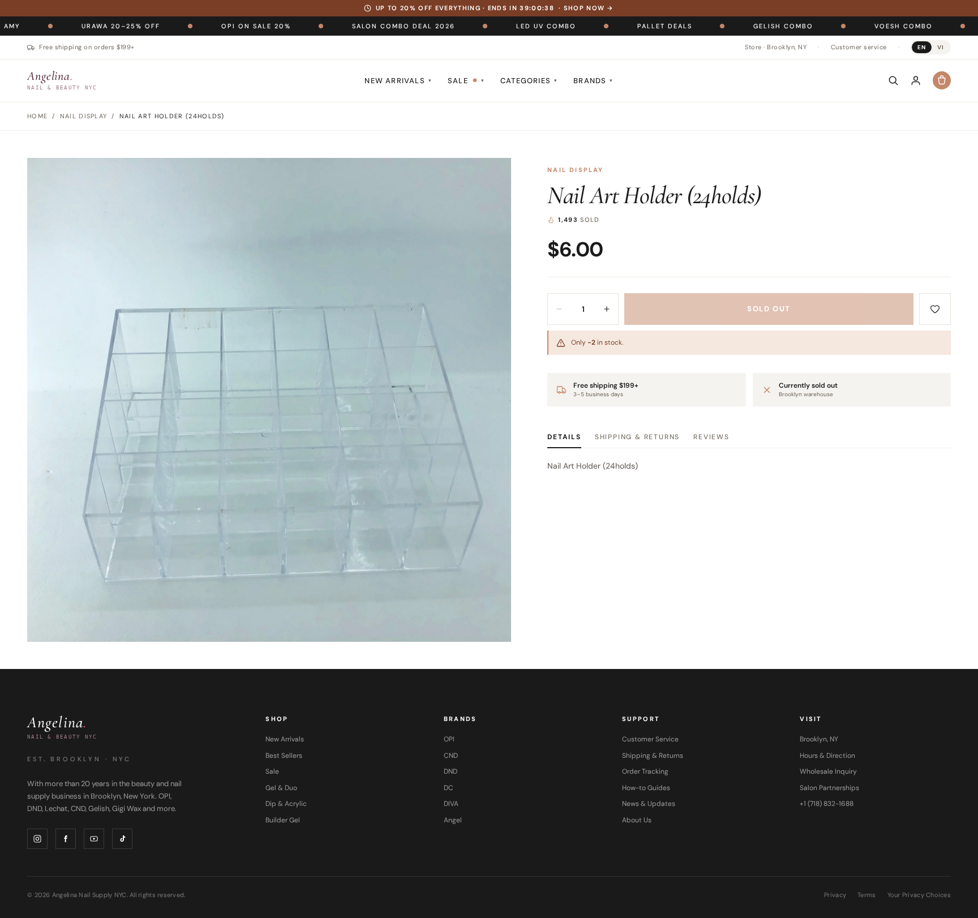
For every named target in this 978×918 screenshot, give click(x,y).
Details (564, 436)
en (921, 47)
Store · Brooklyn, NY (776, 47)
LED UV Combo (500, 25)
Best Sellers (283, 755)
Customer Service (650, 739)
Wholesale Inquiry (828, 771)
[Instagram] (37, 839)
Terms (866, 895)
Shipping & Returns (637, 436)
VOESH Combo (857, 25)
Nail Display (575, 170)
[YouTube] (94, 839)
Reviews (711, 436)
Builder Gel (282, 820)
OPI (449, 739)
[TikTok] (122, 839)
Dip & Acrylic (286, 803)
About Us (636, 820)
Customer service (859, 47)
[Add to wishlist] (935, 309)
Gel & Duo (281, 787)
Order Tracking (645, 771)
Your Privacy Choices (919, 895)
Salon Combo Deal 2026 (357, 25)
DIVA (451, 803)
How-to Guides (646, 787)
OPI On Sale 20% (209, 25)
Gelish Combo (737, 25)
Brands (593, 80)
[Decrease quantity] (559, 309)
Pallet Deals (618, 25)
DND (450, 771)
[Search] (893, 80)
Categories (528, 80)
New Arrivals (398, 80)
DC (448, 787)
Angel (453, 820)
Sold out (768, 309)
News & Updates (648, 803)
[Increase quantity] (606, 309)
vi (940, 47)
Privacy (835, 895)
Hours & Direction (827, 755)
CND (451, 755)
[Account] (915, 80)
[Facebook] (65, 839)
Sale (466, 80)
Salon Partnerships (829, 787)
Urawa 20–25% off (74, 25)
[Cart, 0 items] (942, 80)
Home (37, 116)
